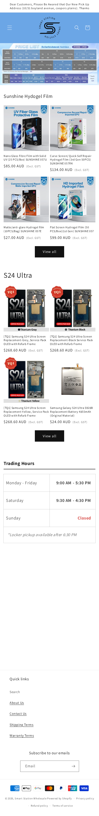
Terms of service (62, 805)
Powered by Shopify (59, 798)
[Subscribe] (73, 766)
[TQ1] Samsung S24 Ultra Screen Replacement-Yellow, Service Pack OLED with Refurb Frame (26, 411)
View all (49, 251)
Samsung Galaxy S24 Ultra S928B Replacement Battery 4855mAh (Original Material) (71, 411)
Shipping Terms (21, 724)
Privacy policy (85, 798)
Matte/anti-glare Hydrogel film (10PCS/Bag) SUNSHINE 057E (24, 229)
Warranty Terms (22, 735)
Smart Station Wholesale (30, 798)
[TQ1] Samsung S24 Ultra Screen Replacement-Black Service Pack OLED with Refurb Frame (71, 340)
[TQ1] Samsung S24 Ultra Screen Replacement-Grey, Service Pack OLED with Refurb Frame (25, 340)
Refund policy (39, 805)
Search (15, 692)
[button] (9, 27)
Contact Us (18, 713)
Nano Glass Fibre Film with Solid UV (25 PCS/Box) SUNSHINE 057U (25, 158)
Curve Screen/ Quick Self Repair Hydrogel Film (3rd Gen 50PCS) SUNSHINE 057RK (71, 159)
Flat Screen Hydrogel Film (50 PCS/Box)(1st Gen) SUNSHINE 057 (72, 229)
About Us (17, 703)
